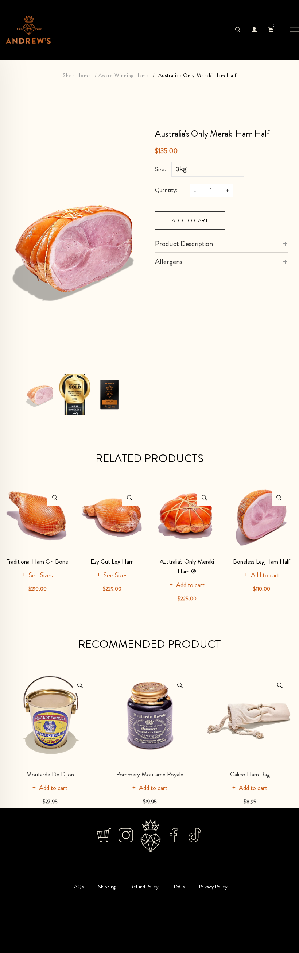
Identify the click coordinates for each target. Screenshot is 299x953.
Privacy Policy (213, 886)
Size (159, 169)
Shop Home (77, 75)
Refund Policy (144, 886)
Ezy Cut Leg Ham (112, 561)
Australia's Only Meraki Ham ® (187, 566)
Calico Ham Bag (250, 774)
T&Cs (179, 886)
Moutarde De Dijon (50, 774)
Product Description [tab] (184, 243)
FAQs (77, 886)
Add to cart (190, 220)
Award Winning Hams (123, 75)
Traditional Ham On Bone (37, 561)
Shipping (107, 886)
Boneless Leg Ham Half (261, 561)
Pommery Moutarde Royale (149, 774)
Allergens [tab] (168, 261)
